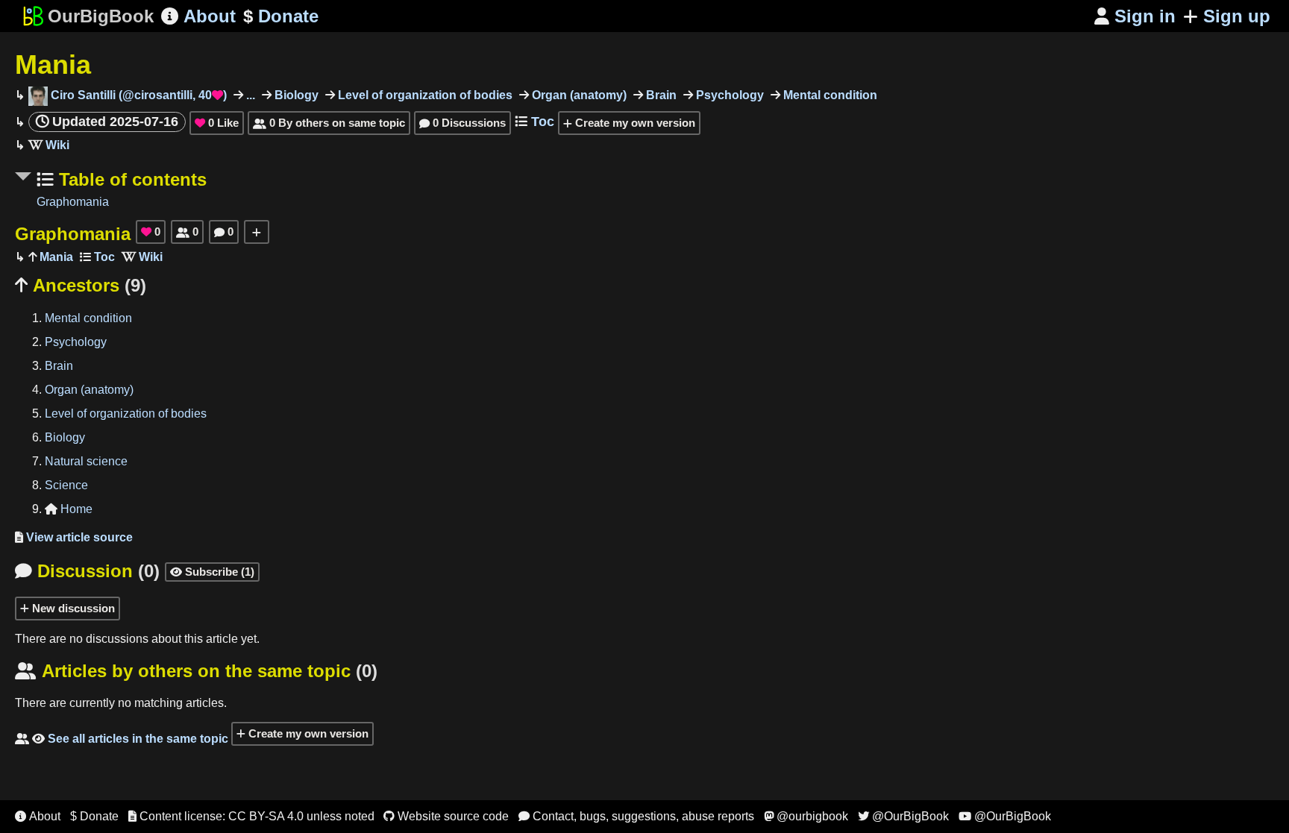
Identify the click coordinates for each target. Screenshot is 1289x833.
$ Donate (94, 816)
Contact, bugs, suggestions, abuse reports (636, 816)
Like (217, 122)
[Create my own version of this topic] (256, 232)
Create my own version (633, 122)
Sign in (1135, 16)
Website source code (446, 816)
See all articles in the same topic (121, 738)
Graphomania (73, 201)
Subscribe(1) (212, 571)
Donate (281, 16)
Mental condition (828, 95)
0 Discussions (462, 122)
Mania (53, 64)
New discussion (72, 608)
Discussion (87, 571)
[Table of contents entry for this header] (97, 257)
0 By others (329, 122)
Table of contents (130, 179)
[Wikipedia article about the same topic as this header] (48, 145)
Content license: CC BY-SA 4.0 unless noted (251, 816)
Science (66, 485)
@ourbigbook (806, 816)
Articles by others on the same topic (196, 671)
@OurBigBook (903, 816)
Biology (295, 95)
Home (68, 509)
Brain (660, 95)
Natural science (86, 461)
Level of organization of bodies (423, 95)
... (249, 95)
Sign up (1236, 16)
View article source (74, 537)
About (198, 16)
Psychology (728, 95)
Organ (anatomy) (578, 95)
